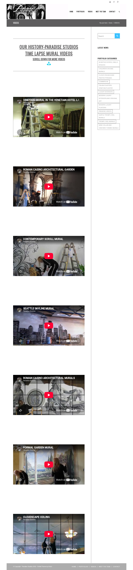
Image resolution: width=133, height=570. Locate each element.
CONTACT (116, 566)
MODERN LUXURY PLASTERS (105, 106)
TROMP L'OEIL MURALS (107, 121)
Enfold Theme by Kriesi (44, 566)
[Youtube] (110, 2)
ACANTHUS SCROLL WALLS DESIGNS (108, 63)
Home (110, 23)
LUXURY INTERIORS (106, 92)
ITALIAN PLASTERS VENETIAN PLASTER (106, 87)
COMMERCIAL (103, 81)
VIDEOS (16, 22)
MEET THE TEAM (104, 566)
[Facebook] (114, 2)
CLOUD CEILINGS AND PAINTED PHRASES (106, 76)
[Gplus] (118, 2)
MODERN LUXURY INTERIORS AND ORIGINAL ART (108, 98)
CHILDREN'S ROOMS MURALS (106, 70)
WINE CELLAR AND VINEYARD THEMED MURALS (108, 126)
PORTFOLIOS (83, 566)
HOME (74, 566)
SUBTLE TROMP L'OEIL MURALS (107, 116)
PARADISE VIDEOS (105, 111)
